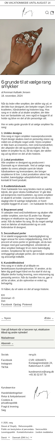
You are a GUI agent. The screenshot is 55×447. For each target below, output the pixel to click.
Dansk (4, 437)
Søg (3, 410)
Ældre (47, 318)
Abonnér (6, 343)
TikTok (4, 367)
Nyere (7, 318)
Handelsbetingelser (11, 393)
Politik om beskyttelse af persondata (17, 429)
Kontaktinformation (25, 432)
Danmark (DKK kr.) (21, 437)
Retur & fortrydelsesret (13, 396)
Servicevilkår (41, 429)
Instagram (6, 363)
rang (11, 423)
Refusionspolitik (25, 426)
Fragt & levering (9, 406)
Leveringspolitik (8, 432)
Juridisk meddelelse (44, 432)
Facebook (6, 360)
